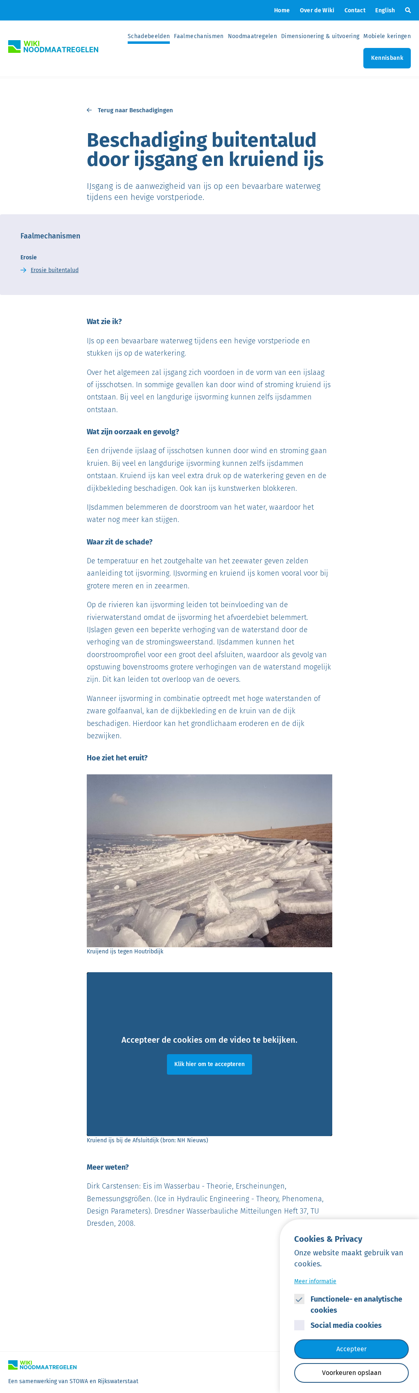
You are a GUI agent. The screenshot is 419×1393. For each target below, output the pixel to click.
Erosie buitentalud (55, 270)
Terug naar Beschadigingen (135, 110)
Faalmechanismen (198, 36)
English (385, 10)
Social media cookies (346, 1325)
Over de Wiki (317, 10)
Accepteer (351, 1349)
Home (282, 10)
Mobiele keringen (387, 36)
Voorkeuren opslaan (351, 1373)
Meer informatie (315, 1281)
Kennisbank (387, 57)
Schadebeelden (149, 36)
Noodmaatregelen (252, 36)
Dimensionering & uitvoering (320, 36)
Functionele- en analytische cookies (356, 1305)
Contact (355, 10)
